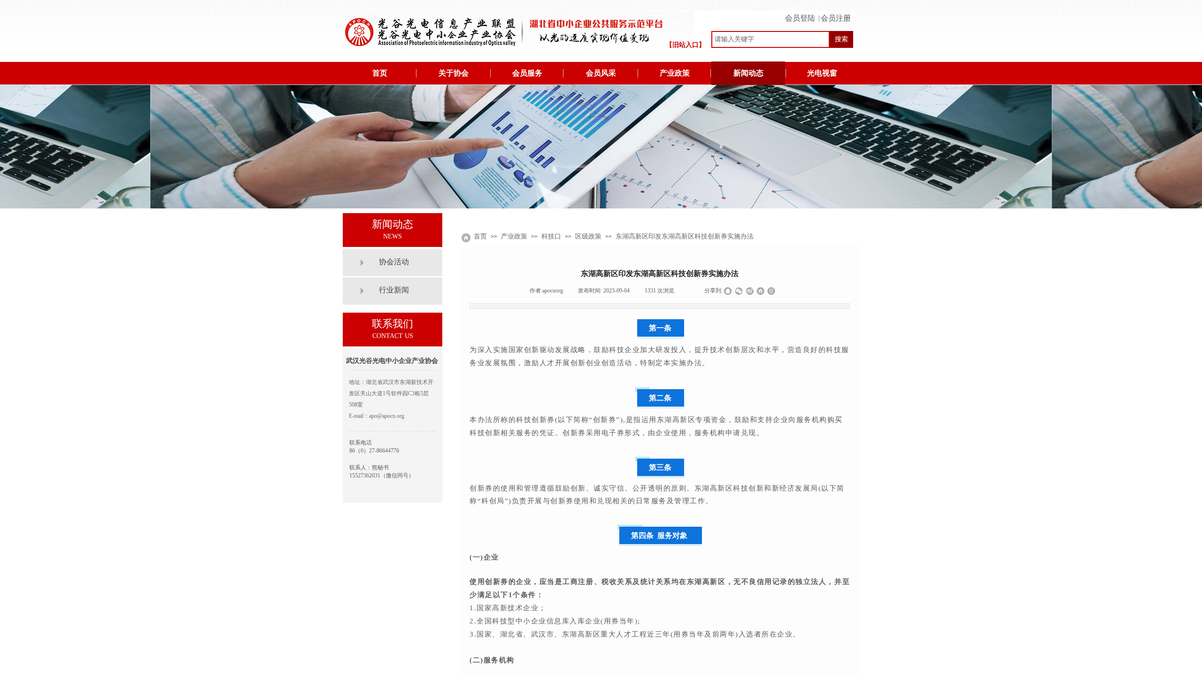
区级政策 (588, 236)
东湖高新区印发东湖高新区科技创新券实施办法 (685, 236)
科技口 (551, 236)
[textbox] (770, 39)
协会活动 (394, 262)
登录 (802, 15)
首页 (379, 73)
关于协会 (454, 73)
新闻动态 (748, 73)
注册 (836, 15)
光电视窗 (822, 73)
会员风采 (601, 73)
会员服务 (527, 73)
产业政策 (675, 73)
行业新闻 (394, 290)
